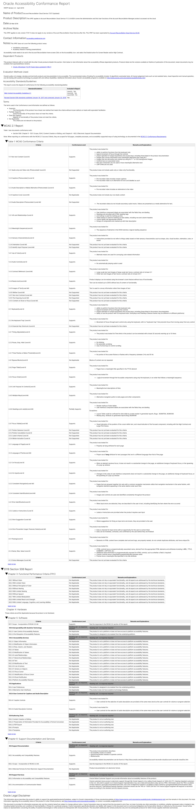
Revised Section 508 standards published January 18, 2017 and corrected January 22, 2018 (35, 97)
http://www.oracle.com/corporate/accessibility (79, 801)
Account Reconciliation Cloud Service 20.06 (124, 33)
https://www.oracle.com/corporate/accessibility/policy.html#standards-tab (140, 799)
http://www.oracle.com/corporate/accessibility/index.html (126, 78)
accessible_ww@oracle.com (36, 38)
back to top (12, 564)
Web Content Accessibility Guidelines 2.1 (17, 93)
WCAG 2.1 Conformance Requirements (153, 136)
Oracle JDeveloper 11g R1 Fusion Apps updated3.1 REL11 (32, 67)
